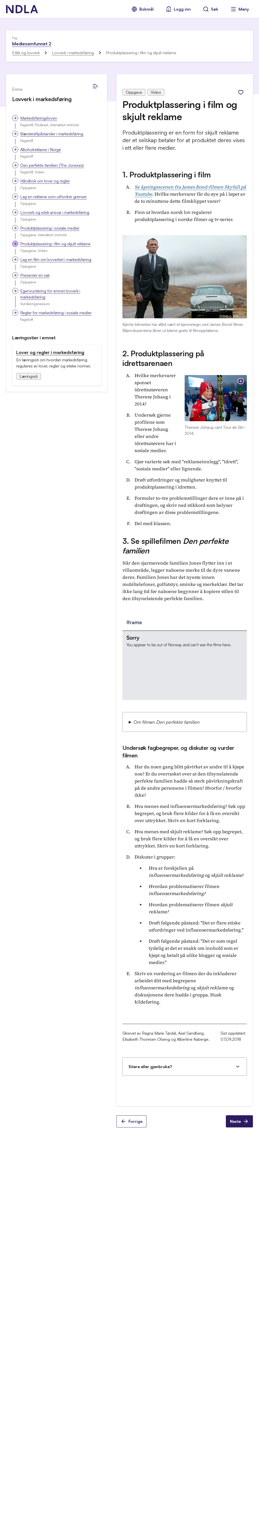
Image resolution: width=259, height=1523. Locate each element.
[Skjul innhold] (95, 86)
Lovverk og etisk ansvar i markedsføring (54, 212)
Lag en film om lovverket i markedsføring (55, 259)
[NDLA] (22, 9)
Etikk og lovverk (26, 52)
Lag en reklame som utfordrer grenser (53, 196)
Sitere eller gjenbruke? (150, 1066)
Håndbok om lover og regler (45, 180)
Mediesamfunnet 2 (31, 43)
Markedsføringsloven (38, 118)
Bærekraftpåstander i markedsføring (51, 133)
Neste (235, 1121)
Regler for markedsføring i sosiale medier (56, 312)
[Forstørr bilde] (241, 381)
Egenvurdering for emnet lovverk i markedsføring (50, 294)
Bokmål (146, 9)
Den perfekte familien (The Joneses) (52, 165)
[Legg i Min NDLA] (241, 92)
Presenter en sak (35, 275)
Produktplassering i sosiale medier (49, 228)
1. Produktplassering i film (166, 174)
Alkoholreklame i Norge (40, 149)
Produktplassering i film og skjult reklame (55, 243)
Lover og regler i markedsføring (50, 352)
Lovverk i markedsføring (73, 52)
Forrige (135, 1121)
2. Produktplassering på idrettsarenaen (163, 358)
